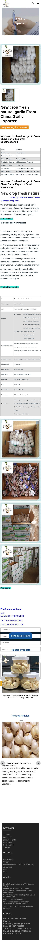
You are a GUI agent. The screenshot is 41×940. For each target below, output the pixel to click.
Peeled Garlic (8, 859)
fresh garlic (7, 837)
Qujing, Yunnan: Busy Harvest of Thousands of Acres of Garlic (15, 903)
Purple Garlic (8, 845)
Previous (2, 678)
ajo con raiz (7, 867)
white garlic (7, 842)
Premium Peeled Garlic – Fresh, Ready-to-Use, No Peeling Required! (20, 696)
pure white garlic (9, 840)
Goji (4, 872)
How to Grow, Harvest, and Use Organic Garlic (16, 764)
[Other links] (38, 3)
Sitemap (6, 847)
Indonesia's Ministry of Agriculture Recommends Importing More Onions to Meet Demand (18, 890)
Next (38, 678)
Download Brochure (20, 636)
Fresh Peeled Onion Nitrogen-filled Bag (18, 864)
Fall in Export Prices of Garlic (14, 899)
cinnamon (7, 869)
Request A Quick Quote (13, 127)
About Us (6, 835)
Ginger (6, 862)
